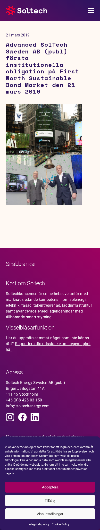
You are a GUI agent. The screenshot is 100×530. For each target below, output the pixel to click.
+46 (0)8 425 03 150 (24, 400)
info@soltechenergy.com (28, 406)
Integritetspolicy (38, 524)
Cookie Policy (60, 524)
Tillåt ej (50, 500)
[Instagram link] (10, 417)
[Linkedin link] (35, 417)
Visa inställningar (50, 514)
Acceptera (50, 487)
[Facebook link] (22, 417)
